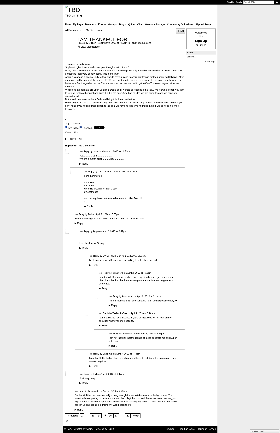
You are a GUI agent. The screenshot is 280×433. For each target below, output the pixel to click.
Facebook (88, 128)
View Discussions (90, 46)
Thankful (75, 123)
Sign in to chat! (257, 431)
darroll (96, 151)
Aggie (96, 231)
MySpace (73, 128)
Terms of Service (207, 429)
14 (99, 415)
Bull (91, 42)
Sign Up (230, 2)
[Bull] (70, 45)
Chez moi (103, 171)
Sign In (239, 2)
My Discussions (94, 30)
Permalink (81, 151)
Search (277, 2)
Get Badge (209, 61)
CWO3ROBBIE (110, 256)
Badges (170, 429)
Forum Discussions (140, 42)
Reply (83, 163)
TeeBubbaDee (119, 313)
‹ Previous (72, 415)
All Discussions (73, 30)
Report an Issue (186, 429)
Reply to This (73, 138)
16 (110, 415)
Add (182, 31)
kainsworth (117, 273)
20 (128, 415)
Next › (136, 415)
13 (93, 415)
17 (116, 415)
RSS (66, 421)
